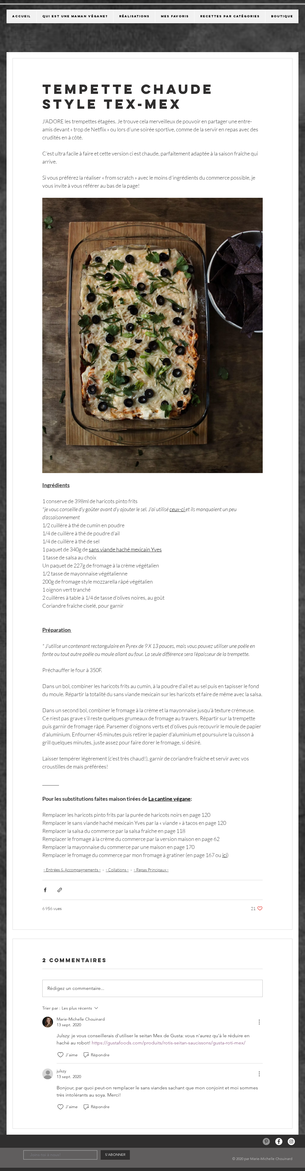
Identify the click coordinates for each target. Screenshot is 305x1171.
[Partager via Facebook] (45, 890)
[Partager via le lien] (60, 890)
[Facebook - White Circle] (278, 1141)
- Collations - (117, 869)
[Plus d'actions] (259, 1022)
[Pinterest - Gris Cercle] (266, 1141)
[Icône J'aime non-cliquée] (60, 1054)
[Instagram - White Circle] (291, 1141)
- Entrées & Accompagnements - (72, 869)
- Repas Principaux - (151, 869)
